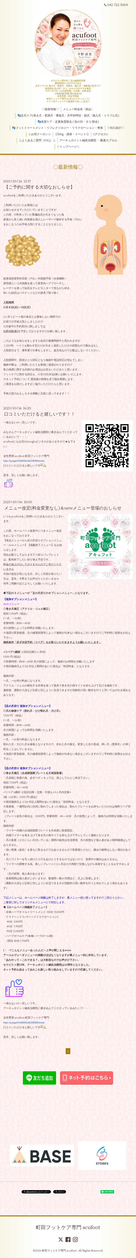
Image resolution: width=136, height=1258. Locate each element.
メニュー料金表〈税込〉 (78, 109)
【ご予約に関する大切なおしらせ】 (39, 187)
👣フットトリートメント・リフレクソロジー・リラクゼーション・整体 (57, 128)
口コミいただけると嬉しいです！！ (39, 414)
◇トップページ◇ (68, 147)
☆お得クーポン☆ (39, 134)
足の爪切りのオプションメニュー (52, 593)
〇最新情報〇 (50, 109)
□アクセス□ (100, 134)
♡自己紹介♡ (115, 128)
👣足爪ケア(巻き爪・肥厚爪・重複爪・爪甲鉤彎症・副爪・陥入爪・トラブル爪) (68, 115)
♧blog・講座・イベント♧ (72, 134)
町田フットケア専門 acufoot (68, 1227)
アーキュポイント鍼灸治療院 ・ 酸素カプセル (88, 140)
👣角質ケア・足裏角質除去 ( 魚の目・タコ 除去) (68, 122)
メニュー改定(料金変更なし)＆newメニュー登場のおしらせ (63, 508)
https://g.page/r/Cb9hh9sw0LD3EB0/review (23, 461)
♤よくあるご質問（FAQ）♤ (37, 140)
